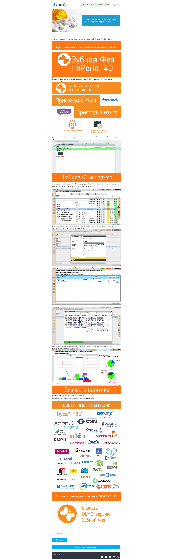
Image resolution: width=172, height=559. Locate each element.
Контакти (106, 4)
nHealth (93, 4)
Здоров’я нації (85, 4)
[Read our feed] (118, 557)
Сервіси (100, 4)
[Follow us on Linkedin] (106, 557)
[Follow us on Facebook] (102, 557)
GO (118, 5)
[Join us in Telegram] (114, 557)
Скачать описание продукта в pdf (86, 547)
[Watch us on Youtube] (110, 557)
